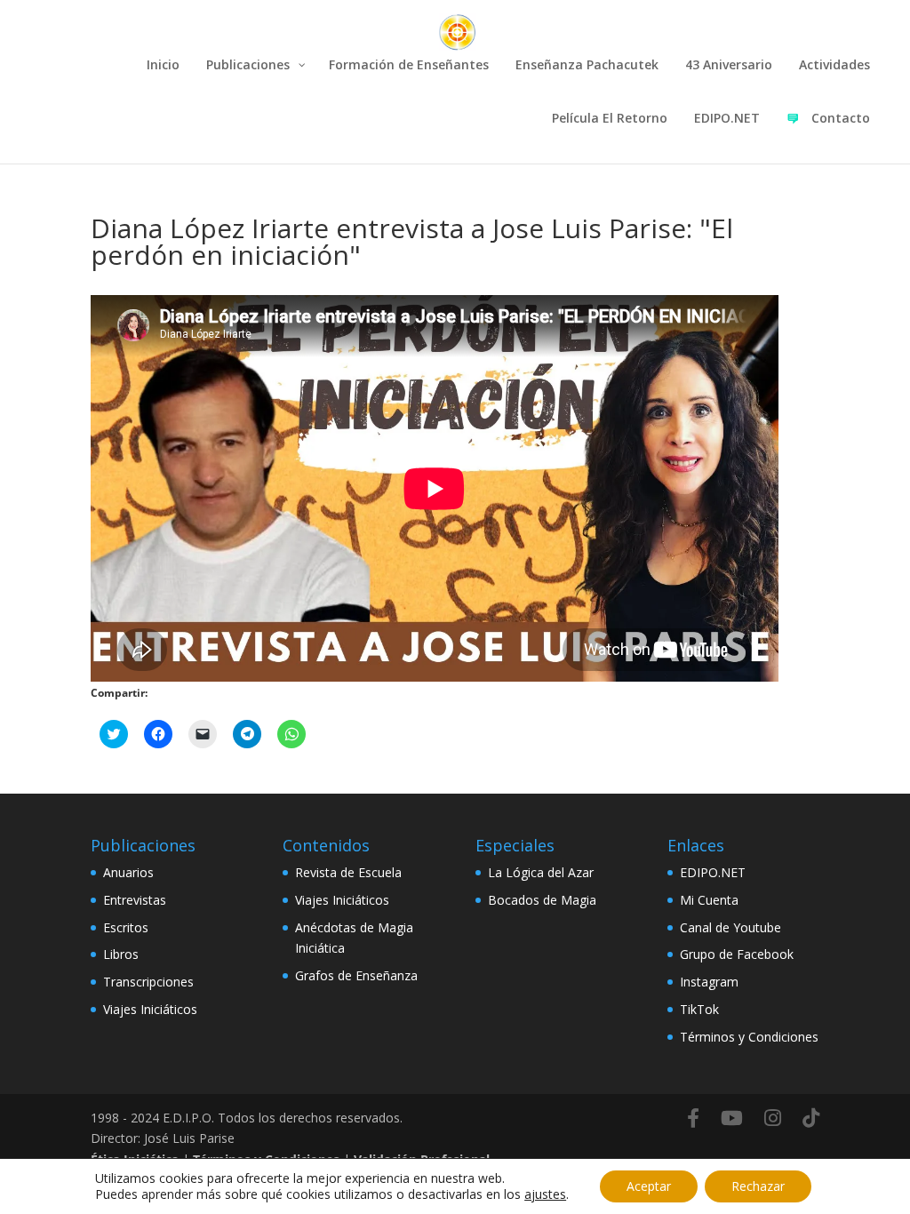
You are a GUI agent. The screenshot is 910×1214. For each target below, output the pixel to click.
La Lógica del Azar (541, 872)
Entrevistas (134, 899)
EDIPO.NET (713, 872)
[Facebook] (693, 1118)
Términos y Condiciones (749, 1036)
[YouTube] (732, 1118)
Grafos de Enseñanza (356, 975)
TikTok (699, 1009)
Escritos (125, 927)
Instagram (709, 981)
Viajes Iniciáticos (150, 1009)
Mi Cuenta (709, 899)
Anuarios (128, 872)
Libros (121, 954)
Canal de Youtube (730, 927)
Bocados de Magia (542, 899)
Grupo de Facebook (737, 954)
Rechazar (758, 1186)
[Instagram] (772, 1118)
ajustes (545, 1194)
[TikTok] (810, 1118)
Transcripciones (148, 981)
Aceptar (649, 1186)
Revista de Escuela (348, 872)
